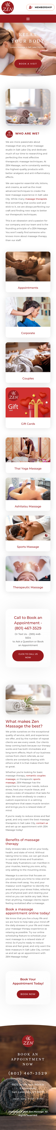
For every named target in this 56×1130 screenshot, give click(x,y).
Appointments (28, 287)
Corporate (28, 333)
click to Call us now (28, 656)
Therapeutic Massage (28, 587)
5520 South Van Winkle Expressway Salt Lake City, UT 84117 (28, 1088)
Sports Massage (28, 547)
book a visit (28, 63)
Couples (28, 378)
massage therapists (36, 199)
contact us (42, 823)
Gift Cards (28, 424)
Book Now (28, 994)
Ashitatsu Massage (28, 506)
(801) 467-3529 (28, 1073)
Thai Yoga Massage (28, 468)
